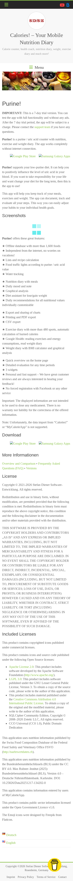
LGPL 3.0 (15, 679)
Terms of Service (46, 877)
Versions (31, 468)
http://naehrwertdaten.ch (18, 752)
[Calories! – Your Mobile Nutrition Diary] (36, 81)
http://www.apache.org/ (39, 675)
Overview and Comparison (18, 463)
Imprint (11, 877)
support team (42, 127)
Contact (62, 877)
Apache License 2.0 (21, 666)
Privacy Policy (26, 877)
